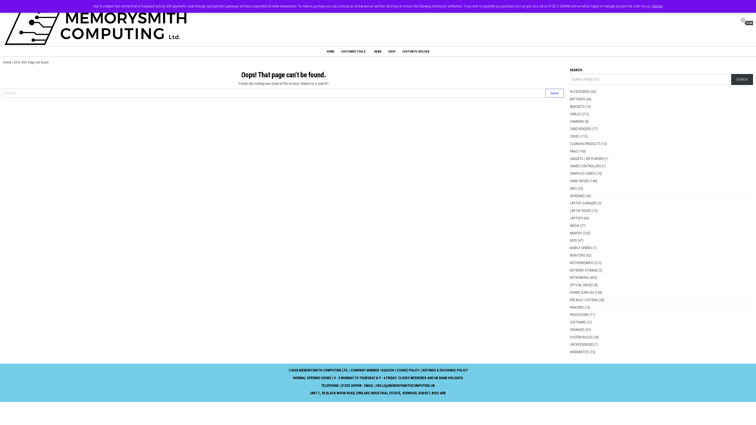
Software (578, 322)
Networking (579, 277)
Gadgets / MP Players (587, 159)
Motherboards (581, 263)
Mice (573, 240)
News (378, 51)
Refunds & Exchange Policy (445, 370)
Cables (575, 114)
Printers (577, 307)
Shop (392, 51)
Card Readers (580, 129)
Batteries (577, 99)
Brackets (577, 106)
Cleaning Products (585, 144)
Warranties (579, 352)
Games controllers (585, 166)
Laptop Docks (580, 211)
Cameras (577, 121)
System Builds (581, 337)
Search (576, 70)
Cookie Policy (408, 370)
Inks (573, 188)
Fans (574, 151)
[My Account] (735, 23)
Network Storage (584, 270)
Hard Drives (579, 181)
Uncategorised (582, 344)
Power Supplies (582, 292)
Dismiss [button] (657, 6)
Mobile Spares (581, 248)
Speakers (577, 330)
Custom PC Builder (415, 51)
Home (330, 51)
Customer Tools (353, 51)
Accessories (580, 92)
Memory (576, 233)
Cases (575, 136)
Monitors (577, 255)
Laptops (576, 218)
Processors (579, 315)
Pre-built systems (584, 300)
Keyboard (577, 196)
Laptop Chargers (583, 203)
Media (574, 226)
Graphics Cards (582, 173)
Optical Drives (581, 285)
